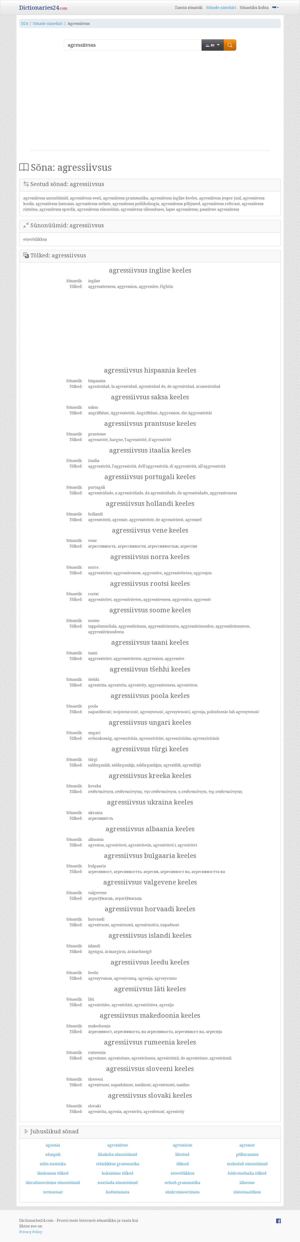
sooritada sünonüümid (118, 1182)
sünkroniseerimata (182, 1192)
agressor (247, 1145)
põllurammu (247, 1154)
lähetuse (247, 1182)
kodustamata (117, 1192)
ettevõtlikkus (182, 1173)
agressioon (182, 1145)
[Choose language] (213, 45)
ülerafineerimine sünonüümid (53, 1182)
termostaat (53, 1192)
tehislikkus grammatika (117, 1163)
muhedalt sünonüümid (247, 1163)
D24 (24, 23)
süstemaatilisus (247, 1192)
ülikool (182, 1163)
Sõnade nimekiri (221, 7)
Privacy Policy (30, 1232)
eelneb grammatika (182, 1182)
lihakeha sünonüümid (117, 1154)
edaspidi (52, 1154)
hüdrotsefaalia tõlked (247, 1173)
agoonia (53, 1145)
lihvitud (182, 1154)
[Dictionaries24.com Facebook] (278, 1220)
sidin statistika (53, 1163)
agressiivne (117, 1145)
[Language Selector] (275, 7)
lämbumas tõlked (52, 1173)
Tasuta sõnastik (188, 7)
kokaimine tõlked (117, 1173)
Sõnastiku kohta (254, 7)
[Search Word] (230, 45)
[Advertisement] (150, 102)
